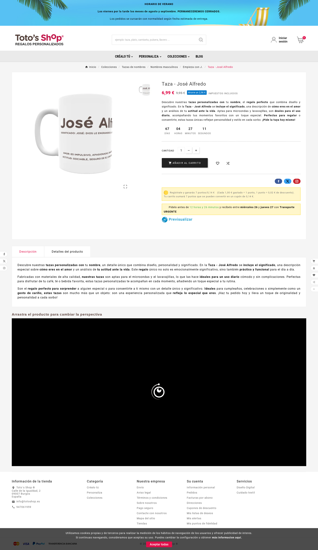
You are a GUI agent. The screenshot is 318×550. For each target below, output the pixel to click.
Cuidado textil (246, 492)
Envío (140, 487)
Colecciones (95, 497)
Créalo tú (93, 487)
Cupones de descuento (201, 508)
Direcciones (194, 502)
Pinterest (297, 181)
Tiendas (142, 523)
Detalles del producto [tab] (67, 251)
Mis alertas (194, 518)
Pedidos (192, 492)
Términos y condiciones (152, 497)
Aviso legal (144, 492)
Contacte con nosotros (152, 513)
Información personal (201, 487)
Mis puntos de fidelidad (202, 523)
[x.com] (287, 181)
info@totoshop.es (28, 501)
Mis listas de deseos (200, 513)
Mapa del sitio (146, 518)
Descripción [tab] (28, 251)
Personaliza (94, 492)
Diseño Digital (246, 487)
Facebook (278, 181)
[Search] (201, 40)
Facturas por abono (200, 497)
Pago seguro (145, 508)
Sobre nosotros (147, 502)
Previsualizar (180, 219)
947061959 (23, 506)
